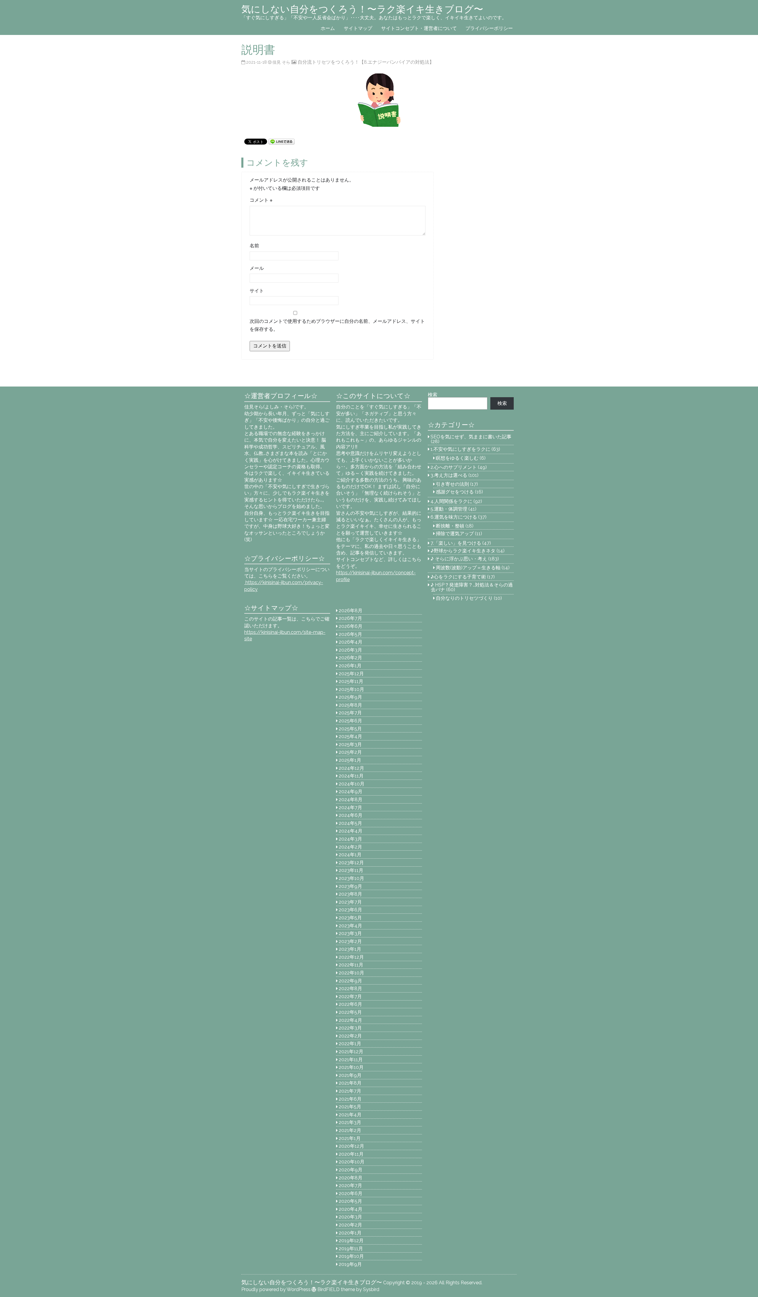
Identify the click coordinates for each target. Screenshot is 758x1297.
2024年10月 (351, 784)
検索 (432, 394)
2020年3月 (350, 1217)
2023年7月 (350, 902)
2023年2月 (350, 941)
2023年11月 (351, 870)
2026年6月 (350, 626)
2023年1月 (350, 949)
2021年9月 (350, 1075)
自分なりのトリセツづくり (464, 598)
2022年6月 (350, 1004)
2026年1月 (350, 665)
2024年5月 (350, 823)
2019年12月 (351, 1240)
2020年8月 (350, 1178)
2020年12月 (351, 1146)
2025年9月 (350, 697)
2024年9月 (350, 791)
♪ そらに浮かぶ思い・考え (459, 559)
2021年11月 (351, 1059)
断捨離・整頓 (450, 526)
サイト (257, 291)
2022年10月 (351, 973)
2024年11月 (351, 776)
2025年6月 (350, 721)
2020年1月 (350, 1233)
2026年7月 (350, 618)
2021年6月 (350, 1099)
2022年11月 (351, 965)
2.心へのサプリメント (454, 467)
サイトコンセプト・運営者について (419, 28)
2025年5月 (350, 729)
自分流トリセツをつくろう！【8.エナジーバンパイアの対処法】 (366, 62)
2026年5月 (350, 634)
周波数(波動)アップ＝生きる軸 (468, 567)
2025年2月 (350, 752)
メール (257, 268)
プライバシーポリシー (489, 28)
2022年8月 (350, 988)
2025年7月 (350, 713)
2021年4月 (350, 1115)
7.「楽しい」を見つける (456, 543)
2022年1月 (350, 1043)
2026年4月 (350, 642)
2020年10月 (351, 1162)
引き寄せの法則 (452, 484)
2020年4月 (350, 1209)
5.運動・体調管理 (449, 509)
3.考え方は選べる (449, 475)
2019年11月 (351, 1248)
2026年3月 (350, 650)
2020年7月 (350, 1185)
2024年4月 (350, 831)
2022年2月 (350, 1036)
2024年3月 (350, 839)
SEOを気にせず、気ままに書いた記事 (471, 437)
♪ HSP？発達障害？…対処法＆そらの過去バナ (472, 587)
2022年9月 (350, 981)
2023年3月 (350, 933)
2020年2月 (350, 1225)
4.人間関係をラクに (451, 501)
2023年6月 (350, 910)
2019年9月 (350, 1264)
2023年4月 (350, 926)
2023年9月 (350, 886)
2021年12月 (351, 1051)
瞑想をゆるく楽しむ (457, 458)
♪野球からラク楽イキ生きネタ (463, 551)
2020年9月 (350, 1170)
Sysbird (371, 1289)
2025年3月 (350, 744)
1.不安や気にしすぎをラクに (460, 449)
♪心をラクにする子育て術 (458, 577)
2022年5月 (350, 1012)
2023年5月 (350, 918)
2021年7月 (350, 1091)
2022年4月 (350, 1020)
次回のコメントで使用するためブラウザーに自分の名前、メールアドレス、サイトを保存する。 (337, 325)
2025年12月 (351, 673)
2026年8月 (350, 610)
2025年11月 (351, 681)
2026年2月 (350, 657)
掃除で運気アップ (455, 533)
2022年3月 (350, 1028)
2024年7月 (350, 807)
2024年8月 (350, 799)
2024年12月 (351, 768)
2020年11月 (351, 1154)
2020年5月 (350, 1201)
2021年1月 (350, 1138)
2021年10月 (351, 1067)
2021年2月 (350, 1130)
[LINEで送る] (282, 141)
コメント (261, 200)
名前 (254, 246)
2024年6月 (350, 815)
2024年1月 (350, 854)
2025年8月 (350, 705)
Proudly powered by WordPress (276, 1289)
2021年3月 (350, 1122)
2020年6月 (350, 1193)
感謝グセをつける (455, 492)
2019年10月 (351, 1256)
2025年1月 (350, 760)
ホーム (328, 28)
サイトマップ (358, 28)
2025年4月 (350, 736)
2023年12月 (351, 862)
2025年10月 (351, 689)
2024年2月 (350, 847)
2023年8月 (350, 894)
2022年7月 (350, 996)
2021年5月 (350, 1107)
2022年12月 (351, 957)
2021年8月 (350, 1083)
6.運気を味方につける (454, 517)
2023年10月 (351, 878)
